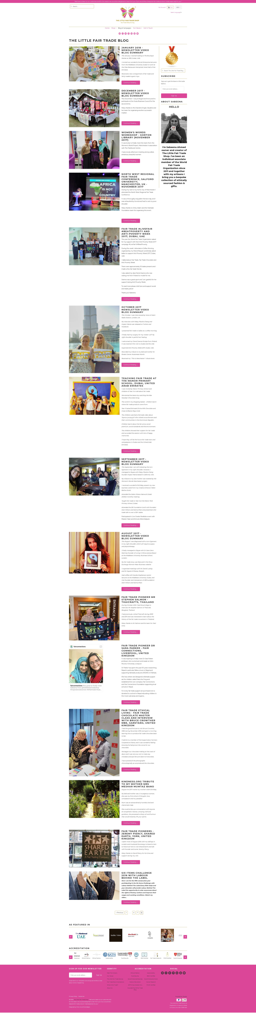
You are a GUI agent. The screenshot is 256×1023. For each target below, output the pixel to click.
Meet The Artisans (112, 973)
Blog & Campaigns (124, 28)
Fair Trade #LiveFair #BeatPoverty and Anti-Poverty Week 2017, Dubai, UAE (137, 232)
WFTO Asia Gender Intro (135, 985)
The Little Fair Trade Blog (99, 40)
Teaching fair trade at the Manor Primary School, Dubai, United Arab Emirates (139, 382)
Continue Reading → (131, 83)
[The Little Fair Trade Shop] (127, 24)
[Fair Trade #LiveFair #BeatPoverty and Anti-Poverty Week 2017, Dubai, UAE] (94, 265)
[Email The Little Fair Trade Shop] (137, 34)
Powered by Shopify (181, 996)
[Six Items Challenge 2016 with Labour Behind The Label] (94, 899)
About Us (109, 988)
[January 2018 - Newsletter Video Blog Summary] (94, 81)
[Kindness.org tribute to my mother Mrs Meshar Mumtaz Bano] (94, 817)
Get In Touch (148, 28)
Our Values (137, 28)
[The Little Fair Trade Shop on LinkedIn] (131, 34)
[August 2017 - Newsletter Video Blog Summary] (94, 573)
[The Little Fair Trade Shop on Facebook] (123, 34)
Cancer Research (151, 982)
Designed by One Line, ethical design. (79, 1007)
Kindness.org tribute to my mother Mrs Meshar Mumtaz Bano (138, 784)
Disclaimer (81, 996)
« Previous (119, 913)
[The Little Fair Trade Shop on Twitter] (120, 34)
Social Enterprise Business (135, 979)
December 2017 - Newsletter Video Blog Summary (135, 93)
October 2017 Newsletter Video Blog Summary (135, 309)
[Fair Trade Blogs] (172, 67)
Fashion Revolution (135, 982)
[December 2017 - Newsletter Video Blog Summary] (94, 127)
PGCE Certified (151, 985)
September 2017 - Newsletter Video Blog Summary (135, 461)
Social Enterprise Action (151, 979)
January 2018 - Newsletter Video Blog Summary (135, 50)
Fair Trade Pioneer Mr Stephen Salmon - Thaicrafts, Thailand (138, 599)
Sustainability (151, 973)
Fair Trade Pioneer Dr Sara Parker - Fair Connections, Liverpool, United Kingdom (138, 650)
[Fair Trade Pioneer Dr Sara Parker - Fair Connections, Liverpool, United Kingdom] (86, 691)
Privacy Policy (73, 996)
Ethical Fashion (135, 973)
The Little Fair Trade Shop (81, 999)
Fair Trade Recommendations (115, 982)
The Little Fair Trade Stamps (115, 979)
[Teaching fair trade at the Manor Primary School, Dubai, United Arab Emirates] (94, 414)
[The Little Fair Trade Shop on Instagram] (134, 34)
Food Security (135, 976)
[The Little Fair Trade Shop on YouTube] (125, 34)
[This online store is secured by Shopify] (184, 1001)
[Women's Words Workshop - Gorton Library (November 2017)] (94, 168)
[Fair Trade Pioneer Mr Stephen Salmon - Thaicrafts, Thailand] (94, 640)
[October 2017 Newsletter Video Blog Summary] (94, 372)
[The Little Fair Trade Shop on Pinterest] (129, 34)
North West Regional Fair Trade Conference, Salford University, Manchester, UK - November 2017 (138, 180)
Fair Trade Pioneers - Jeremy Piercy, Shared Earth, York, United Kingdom (138, 835)
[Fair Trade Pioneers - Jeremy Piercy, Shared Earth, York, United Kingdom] (94, 867)
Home (107, 28)
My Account (162, 7)
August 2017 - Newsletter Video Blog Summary (135, 536)
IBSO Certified (151, 976)
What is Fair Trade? (112, 985)
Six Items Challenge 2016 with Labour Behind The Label (137, 875)
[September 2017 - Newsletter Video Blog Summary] (94, 495)
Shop (114, 28)
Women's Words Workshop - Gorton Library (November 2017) (137, 136)
